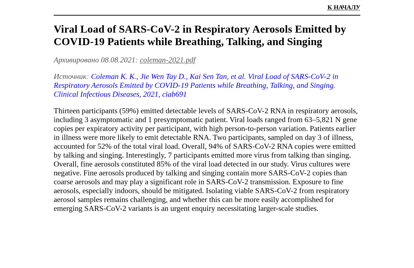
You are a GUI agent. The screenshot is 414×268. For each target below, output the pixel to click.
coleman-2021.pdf (168, 59)
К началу (344, 7)
